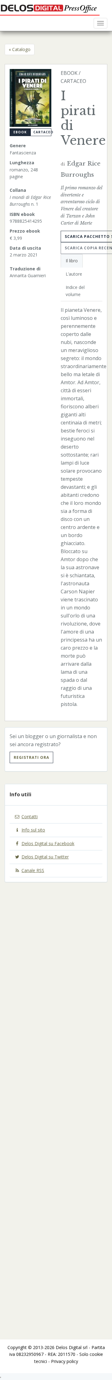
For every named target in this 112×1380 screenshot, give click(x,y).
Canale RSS (32, 870)
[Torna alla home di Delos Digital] (50, 7)
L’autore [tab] (74, 274)
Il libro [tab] (72, 261)
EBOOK (69, 73)
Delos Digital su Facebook (47, 843)
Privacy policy (64, 1361)
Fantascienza (23, 153)
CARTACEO (73, 81)
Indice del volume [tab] (75, 290)
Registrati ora (31, 757)
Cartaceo (42, 132)
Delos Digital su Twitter (45, 857)
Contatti (29, 816)
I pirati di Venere (83, 118)
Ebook (20, 132)
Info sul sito (33, 830)
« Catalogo (19, 49)
